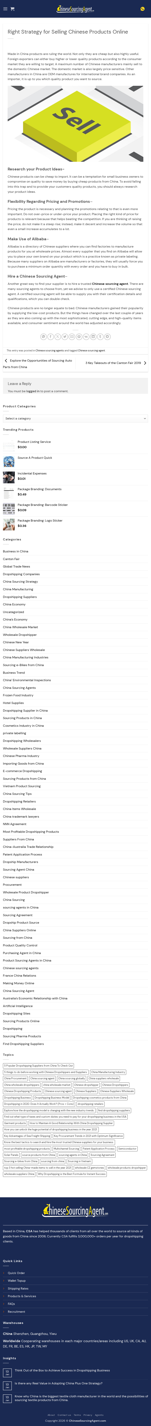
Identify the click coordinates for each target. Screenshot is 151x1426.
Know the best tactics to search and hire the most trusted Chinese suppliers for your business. (59, 1142)
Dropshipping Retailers (19, 801)
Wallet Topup (17, 1281)
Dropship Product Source (21, 923)
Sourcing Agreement (17, 915)
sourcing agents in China (21, 907)
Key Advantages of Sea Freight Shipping (27, 1136)
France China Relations (19, 976)
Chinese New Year (16, 642)
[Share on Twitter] (65, 337)
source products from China (38, 1155)
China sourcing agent (42, 1078)
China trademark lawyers (21, 816)
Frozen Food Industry (18, 695)
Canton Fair (11, 559)
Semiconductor (127, 1148)
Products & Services (22, 1296)
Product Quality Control (20, 945)
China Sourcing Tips (17, 794)
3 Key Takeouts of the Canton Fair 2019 (114, 363)
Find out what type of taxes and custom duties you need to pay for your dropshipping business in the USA (65, 1116)
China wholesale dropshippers (21, 1085)
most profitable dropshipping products (27, 1148)
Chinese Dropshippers (115, 1085)
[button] (5, 9)
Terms (77, 1415)
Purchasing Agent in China (22, 953)
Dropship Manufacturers (20, 862)
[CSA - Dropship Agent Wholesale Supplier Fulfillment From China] (75, 9)
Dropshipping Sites (16, 1013)
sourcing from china (52, 1161)
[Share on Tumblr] (100, 337)
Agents (99, 1415)
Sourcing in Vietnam (79, 1161)
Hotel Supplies (13, 703)
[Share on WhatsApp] (43, 337)
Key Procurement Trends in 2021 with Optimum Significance (88, 1136)
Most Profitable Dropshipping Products (31, 832)
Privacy (88, 1415)
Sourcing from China (17, 938)
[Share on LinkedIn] (93, 337)
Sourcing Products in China (22, 718)
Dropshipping (12, 1029)
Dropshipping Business (17, 1097)
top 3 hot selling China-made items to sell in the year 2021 (37, 1167)
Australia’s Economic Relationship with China (35, 998)
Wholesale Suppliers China (22, 748)
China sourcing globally (71, 1078)
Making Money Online (18, 983)
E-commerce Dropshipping (22, 771)
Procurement (12, 885)
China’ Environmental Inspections (27, 680)
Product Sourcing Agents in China (27, 960)
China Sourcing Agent (18, 991)
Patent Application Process (22, 854)
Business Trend (14, 673)
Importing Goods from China (23, 763)
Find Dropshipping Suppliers (23, 1044)
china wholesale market (56, 1085)
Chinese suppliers (16, 877)
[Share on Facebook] (50, 337)
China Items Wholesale (19, 809)
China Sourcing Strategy (20, 582)
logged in (33, 391)
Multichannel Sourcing (66, 1148)
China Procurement (15, 1078)
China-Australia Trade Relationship (28, 847)
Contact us (64, 1415)
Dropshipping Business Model (52, 1097)
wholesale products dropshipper (127, 1167)
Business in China (15, 551)
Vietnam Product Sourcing (22, 786)
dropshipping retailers (90, 1104)
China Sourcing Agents (19, 688)
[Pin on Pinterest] (79, 337)
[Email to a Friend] (72, 337)
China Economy (14, 604)
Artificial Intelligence (18, 1006)
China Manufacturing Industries (25, 657)
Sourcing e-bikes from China (20, 1161)
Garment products (15, 1123)
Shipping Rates (18, 1289)
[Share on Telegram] (107, 337)
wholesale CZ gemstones (89, 1167)
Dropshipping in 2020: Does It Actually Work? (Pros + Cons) (39, 1104)
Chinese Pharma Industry (21, 756)
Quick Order (16, 1273)
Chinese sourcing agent (110, 284)
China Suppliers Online (19, 930)
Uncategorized (13, 612)
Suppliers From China (18, 839)
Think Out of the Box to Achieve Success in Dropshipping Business (62, 1370)
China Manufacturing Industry (108, 1072)
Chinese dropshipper (86, 1085)
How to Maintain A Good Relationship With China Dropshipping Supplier (71, 1123)
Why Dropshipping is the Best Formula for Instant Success (72, 1174)
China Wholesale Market (20, 627)
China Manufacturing (18, 589)
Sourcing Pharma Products (22, 1036)
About (51, 1415)
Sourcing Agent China (18, 869)
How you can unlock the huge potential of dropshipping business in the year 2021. (51, 1129)
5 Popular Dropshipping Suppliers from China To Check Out (38, 1065)
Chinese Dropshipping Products (22, 1091)
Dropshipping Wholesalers (22, 741)
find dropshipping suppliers (114, 1110)
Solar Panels (11, 1155)
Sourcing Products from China (24, 779)
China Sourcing (14, 900)
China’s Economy (15, 619)
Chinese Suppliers (86, 1091)
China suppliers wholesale (104, 1078)
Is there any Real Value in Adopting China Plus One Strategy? (58, 1383)
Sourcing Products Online (21, 1021)
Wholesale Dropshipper (20, 635)
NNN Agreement (14, 824)
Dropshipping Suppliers (20, 597)
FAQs (11, 1304)
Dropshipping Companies (21, 574)
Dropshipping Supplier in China (25, 710)
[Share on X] (57, 337)
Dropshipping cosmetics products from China (99, 1097)
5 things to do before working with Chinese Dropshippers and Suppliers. (45, 1072)
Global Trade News (16, 566)
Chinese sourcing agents (50, 350)
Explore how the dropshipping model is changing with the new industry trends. (49, 1110)
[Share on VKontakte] (86, 337)
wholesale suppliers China (19, 1174)
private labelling (14, 733)
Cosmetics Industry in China (23, 726)
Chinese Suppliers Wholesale (24, 650)
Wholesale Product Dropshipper (26, 892)
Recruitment (16, 1312)
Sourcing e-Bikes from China (23, 665)
